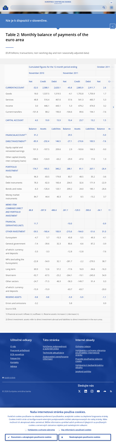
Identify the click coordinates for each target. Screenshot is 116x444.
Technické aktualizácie (53, 353)
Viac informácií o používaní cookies (76, 430)
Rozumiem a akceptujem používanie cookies (31, 437)
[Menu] (111, 7)
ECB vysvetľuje (17, 355)
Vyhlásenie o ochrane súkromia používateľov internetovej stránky (90, 353)
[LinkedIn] (85, 391)
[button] (111, 2)
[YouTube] (98, 391)
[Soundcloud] (104, 391)
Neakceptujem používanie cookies (84, 437)
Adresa (13, 367)
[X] (79, 391)
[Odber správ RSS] (111, 391)
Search (104, 7)
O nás (13, 347)
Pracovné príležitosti (20, 351)
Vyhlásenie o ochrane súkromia (41, 430)
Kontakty (14, 363)
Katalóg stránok (9, 377)
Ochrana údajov (83, 347)
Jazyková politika (83, 372)
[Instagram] (92, 391)
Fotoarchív (15, 359)
